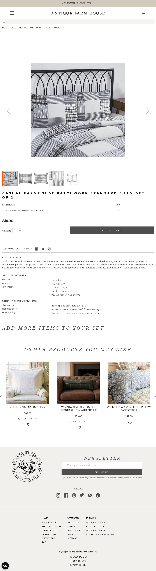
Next (154, 397)
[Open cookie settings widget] (5, 565)
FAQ (44, 542)
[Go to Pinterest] (49, 250)
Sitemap (72, 538)
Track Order (50, 522)
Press (71, 526)
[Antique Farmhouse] (78, 13)
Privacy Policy (95, 522)
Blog (70, 534)
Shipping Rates (51, 526)
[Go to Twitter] (42, 250)
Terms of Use (78, 561)
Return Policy (51, 530)
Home (4, 28)
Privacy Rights (95, 530)
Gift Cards (48, 538)
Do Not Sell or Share (100, 534)
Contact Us (49, 534)
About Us (73, 522)
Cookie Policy (95, 526)
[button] (12, 13)
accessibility (78, 565)
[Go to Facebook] (36, 250)
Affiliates (73, 530)
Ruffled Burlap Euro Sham (28, 407)
